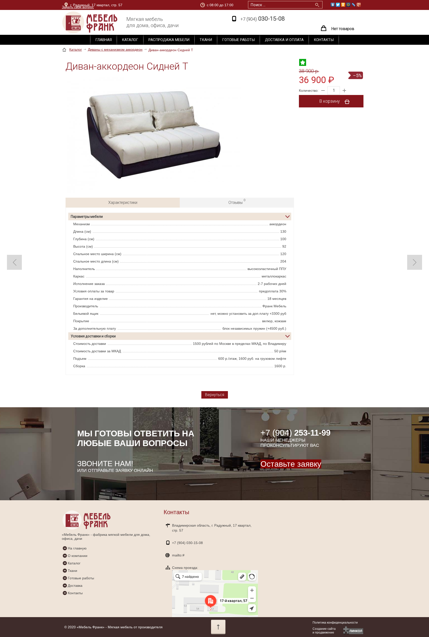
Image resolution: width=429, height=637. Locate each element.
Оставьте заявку (290, 463)
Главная (103, 40)
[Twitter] (338, 4)
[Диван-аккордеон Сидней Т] (154, 135)
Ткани (206, 40)
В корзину (330, 101)
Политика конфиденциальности (335, 622)
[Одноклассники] (343, 4)
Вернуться (214, 394)
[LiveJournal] (353, 4)
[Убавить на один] (323, 90)
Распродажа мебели (168, 40)
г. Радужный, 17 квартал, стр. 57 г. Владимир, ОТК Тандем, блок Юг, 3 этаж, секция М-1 (114, 6)
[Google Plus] (358, 4)
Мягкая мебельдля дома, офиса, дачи (152, 22)
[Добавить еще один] (344, 90)
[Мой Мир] (348, 4)
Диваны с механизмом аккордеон (115, 49)
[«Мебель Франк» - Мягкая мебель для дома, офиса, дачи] (99, 22)
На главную (77, 548)
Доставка (75, 586)
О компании (77, 556)
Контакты (324, 40)
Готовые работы (238, 40)
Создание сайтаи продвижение (324, 630)
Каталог (130, 40)
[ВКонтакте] (332, 4)
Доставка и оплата (284, 40)
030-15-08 (262, 18)
